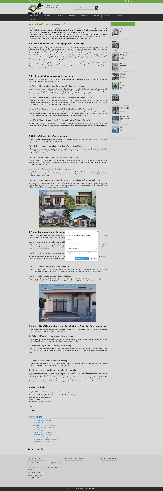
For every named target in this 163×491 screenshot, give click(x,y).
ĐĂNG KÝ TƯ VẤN (82, 258)
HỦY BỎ (93, 258)
